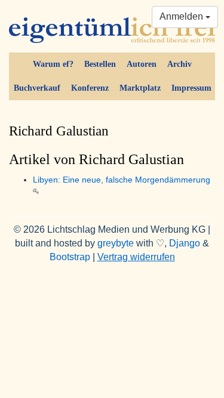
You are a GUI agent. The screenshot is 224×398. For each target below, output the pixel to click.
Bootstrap (70, 257)
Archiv (179, 64)
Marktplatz (140, 88)
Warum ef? (53, 64)
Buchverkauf (37, 88)
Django (184, 243)
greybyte (115, 243)
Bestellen (100, 64)
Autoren (142, 64)
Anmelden (182, 16)
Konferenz (90, 88)
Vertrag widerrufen (136, 257)
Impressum (191, 88)
